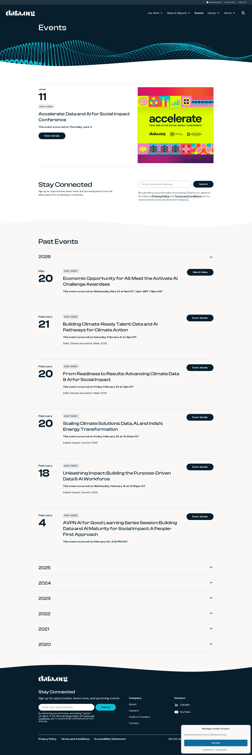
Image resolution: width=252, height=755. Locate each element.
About (228, 13)
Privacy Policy (221, 750)
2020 (44, 644)
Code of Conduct (139, 717)
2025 (44, 567)
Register (230, 2)
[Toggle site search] (243, 13)
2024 (44, 583)
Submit (203, 184)
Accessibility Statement (110, 739)
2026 (44, 256)
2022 (44, 613)
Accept (216, 743)
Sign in (242, 2)
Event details (52, 135)
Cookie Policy (208, 750)
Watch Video (200, 272)
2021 (43, 629)
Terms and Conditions (188, 196)
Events (199, 13)
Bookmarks (215, 2)
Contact (134, 723)
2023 (44, 598)
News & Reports (177, 13)
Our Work (153, 13)
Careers (134, 710)
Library (212, 13)
